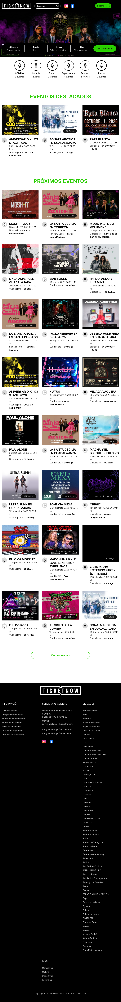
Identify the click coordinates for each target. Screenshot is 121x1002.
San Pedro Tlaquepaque (95, 878)
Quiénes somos (9, 710)
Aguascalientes (90, 710)
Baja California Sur (91, 726)
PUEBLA (86, 838)
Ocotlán (86, 826)
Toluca (86, 910)
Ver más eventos (61, 655)
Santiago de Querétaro (94, 882)
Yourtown (87, 942)
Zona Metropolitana (92, 950)
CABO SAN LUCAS (91, 730)
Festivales (47, 980)
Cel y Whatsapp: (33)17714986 (57, 729)
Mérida (86, 798)
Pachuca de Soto (91, 834)
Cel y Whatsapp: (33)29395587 (57, 733)
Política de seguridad (12, 730)
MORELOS (88, 822)
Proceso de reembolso (13, 734)
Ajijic (85, 714)
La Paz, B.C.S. (89, 774)
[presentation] (4, 29)
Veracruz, (87, 930)
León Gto (87, 786)
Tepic (85, 898)
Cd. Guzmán (88, 738)
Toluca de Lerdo (91, 914)
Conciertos (47, 968)
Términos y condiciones (13, 718)
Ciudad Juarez (90, 758)
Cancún (86, 734)
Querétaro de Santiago (94, 854)
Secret (86, 886)
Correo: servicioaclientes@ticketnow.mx (57, 722)
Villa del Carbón (90, 934)
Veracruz (87, 926)
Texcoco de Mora (91, 902)
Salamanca (88, 858)
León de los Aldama (92, 782)
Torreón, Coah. (90, 922)
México (86, 806)
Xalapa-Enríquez (91, 938)
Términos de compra (12, 722)
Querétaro (88, 850)
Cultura (45, 972)
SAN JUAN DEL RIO (92, 870)
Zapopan (87, 946)
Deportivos (47, 976)
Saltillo (86, 862)
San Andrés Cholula (92, 866)
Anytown (87, 718)
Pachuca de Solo (91, 830)
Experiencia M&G (91, 762)
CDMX (86, 742)
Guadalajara (88, 766)
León (85, 778)
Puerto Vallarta (90, 846)
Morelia (86, 814)
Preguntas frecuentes (12, 714)
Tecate (86, 890)
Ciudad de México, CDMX (95, 754)
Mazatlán (87, 794)
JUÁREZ (86, 770)
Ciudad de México (92, 750)
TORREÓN (88, 918)
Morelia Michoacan (92, 818)
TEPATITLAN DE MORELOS (96, 894)
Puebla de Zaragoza (93, 842)
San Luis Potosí (90, 874)
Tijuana (86, 906)
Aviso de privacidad (11, 726)
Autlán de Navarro (91, 722)
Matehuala (88, 790)
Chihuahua (88, 746)
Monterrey (88, 810)
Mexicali (87, 802)
